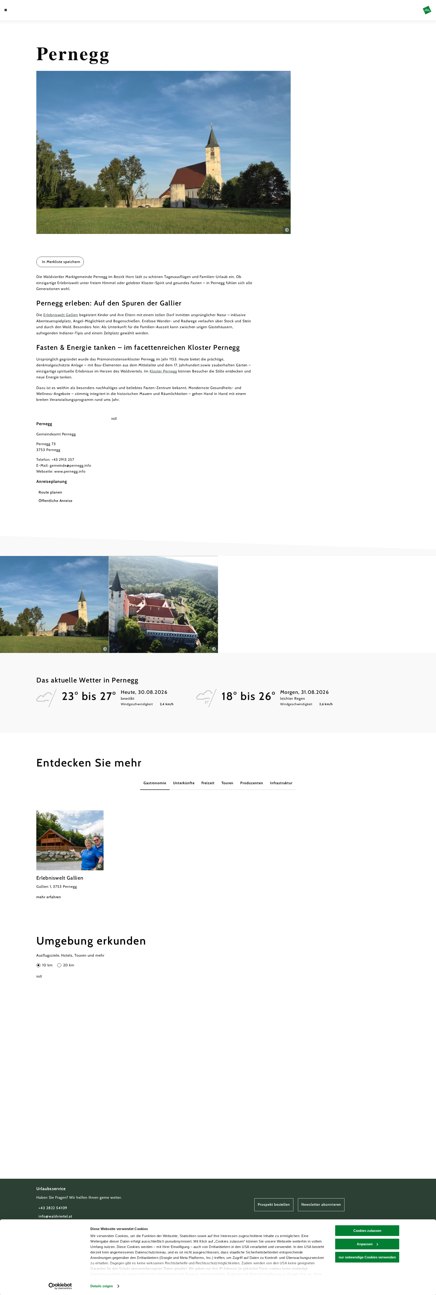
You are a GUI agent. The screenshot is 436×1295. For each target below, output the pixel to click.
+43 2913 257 (63, 459)
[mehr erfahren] (70, 855)
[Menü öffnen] (6, 10)
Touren (227, 783)
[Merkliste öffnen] (25, 10)
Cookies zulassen (367, 1231)
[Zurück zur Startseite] (427, 10)
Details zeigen (101, 1286)
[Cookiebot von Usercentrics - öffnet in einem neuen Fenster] (60, 1286)
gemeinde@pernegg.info (70, 465)
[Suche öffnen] (32, 10)
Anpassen (365, 1244)
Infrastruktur (281, 783)
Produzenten (251, 783)
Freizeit (208, 783)
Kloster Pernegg (163, 371)
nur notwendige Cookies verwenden (367, 1257)
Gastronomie (155, 783)
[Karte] (18, 10)
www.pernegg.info (70, 471)
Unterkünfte (184, 783)
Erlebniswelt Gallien (60, 315)
